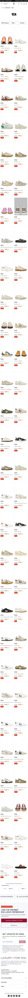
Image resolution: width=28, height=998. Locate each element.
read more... (4, 965)
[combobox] (14, 888)
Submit (22, 942)
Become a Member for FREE (14, 920)
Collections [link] (7, 7)
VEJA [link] (12, 7)
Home (2, 7)
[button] (7, 72)
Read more (14, 925)
